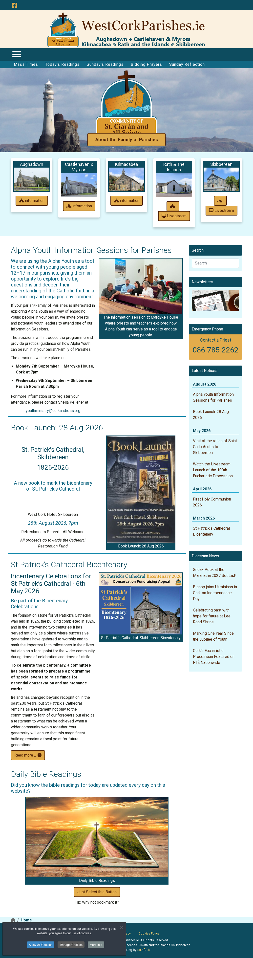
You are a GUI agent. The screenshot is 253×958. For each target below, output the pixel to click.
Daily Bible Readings (46, 774)
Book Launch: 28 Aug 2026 (57, 427)
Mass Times (26, 64)
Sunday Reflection (187, 64)
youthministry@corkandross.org (53, 410)
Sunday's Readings (105, 64)
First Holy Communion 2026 (212, 502)
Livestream (176, 216)
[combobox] (215, 263)
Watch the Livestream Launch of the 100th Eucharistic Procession (213, 470)
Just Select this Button (97, 892)
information (34, 200)
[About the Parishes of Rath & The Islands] (173, 206)
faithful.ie (143, 950)
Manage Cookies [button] (71, 944)
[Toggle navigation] (16, 54)
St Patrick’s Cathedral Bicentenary (69, 564)
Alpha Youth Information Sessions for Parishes (91, 250)
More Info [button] (96, 944)
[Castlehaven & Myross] (79, 185)
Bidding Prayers (146, 64)
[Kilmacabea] (126, 179)
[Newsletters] (215, 300)
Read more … (26, 755)
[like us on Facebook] (14, 5)
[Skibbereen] (221, 179)
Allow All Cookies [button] (40, 944)
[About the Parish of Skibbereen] (220, 201)
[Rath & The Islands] (174, 185)
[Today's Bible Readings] (97, 837)
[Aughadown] (31, 179)
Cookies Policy (149, 933)
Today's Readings (62, 64)
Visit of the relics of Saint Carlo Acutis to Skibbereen (215, 446)
